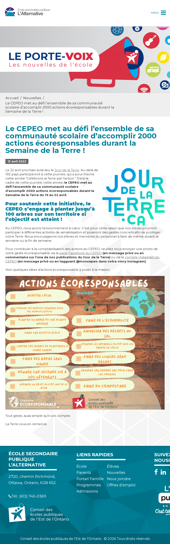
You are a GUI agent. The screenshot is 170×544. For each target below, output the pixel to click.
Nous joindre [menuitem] (119, 479)
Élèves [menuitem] (113, 466)
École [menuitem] (81, 466)
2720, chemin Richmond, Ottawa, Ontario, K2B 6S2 (32, 479)
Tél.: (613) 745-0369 (28, 496)
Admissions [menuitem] (87, 491)
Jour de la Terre (67, 170)
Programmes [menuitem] (88, 485)
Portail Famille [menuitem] (90, 479)
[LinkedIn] (163, 472)
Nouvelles (32, 98)
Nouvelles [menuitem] (116, 472)
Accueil (12, 98)
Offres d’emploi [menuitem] (121, 485)
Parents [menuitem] (83, 472)
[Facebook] (157, 472)
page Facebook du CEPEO (80, 253)
